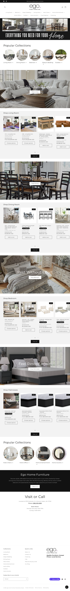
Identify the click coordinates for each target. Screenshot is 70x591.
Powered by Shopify (20, 587)
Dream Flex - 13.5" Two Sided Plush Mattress (10, 411)
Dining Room (20, 62)
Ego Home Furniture (11, 587)
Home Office (24, 462)
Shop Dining (35, 183)
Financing (27, 556)
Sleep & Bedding (47, 62)
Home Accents (57, 462)
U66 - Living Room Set (27, 134)
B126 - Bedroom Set (9, 319)
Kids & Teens (7, 462)
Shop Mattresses (35, 369)
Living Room (7, 62)
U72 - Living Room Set (10, 134)
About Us (35, 486)
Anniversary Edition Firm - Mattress (63, 411)
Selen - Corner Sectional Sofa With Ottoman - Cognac (62, 135)
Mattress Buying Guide (31, 561)
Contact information (29, 587)
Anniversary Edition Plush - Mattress (45, 411)
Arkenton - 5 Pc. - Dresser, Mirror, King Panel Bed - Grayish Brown (28, 320)
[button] (4, 7)
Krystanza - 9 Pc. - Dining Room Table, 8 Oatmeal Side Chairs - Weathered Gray (63, 227)
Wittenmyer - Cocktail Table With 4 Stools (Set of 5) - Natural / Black (45, 135)
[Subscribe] (26, 579)
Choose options (11, 143)
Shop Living (35, 92)
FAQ (26, 559)
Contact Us (28, 554)
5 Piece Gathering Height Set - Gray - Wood (28, 226)
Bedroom (32, 62)
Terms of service (38, 587)
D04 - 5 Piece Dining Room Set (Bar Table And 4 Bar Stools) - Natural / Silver (11, 227)
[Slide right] (38, 152)
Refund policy (46, 587)
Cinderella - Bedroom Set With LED (45, 320)
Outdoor (58, 62)
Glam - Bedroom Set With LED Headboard (63, 320)
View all (35, 156)
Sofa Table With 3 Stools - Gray (45, 226)
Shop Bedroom (35, 277)
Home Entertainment (43, 462)
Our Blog (27, 564)
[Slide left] (31, 152)
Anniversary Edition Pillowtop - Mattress (27, 411)
